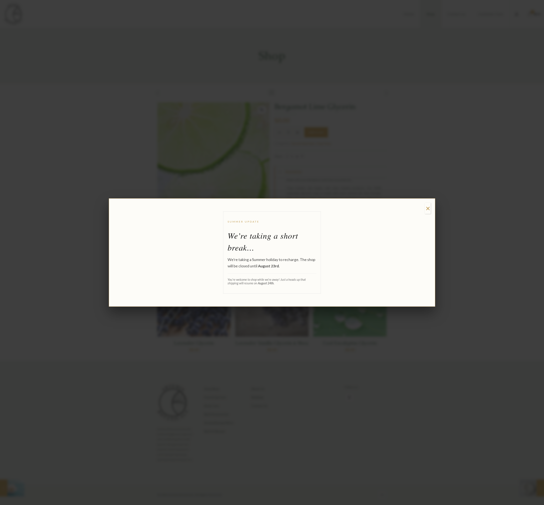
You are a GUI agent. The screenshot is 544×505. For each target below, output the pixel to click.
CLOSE (428, 208)
